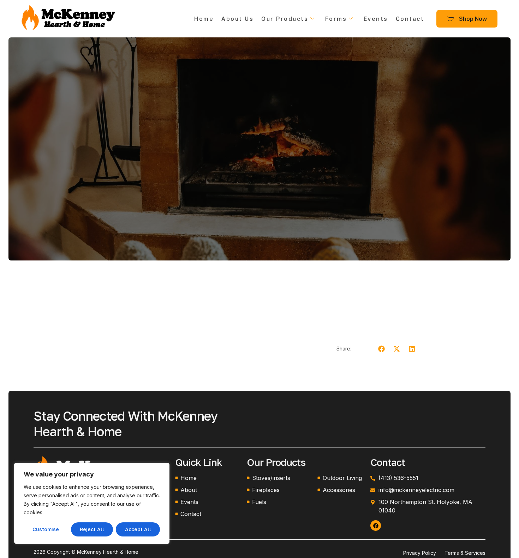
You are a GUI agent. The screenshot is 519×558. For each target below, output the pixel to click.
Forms (336, 18)
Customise (45, 529)
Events (376, 18)
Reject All (92, 529)
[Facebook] (375, 525)
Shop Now (473, 18)
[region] (91, 503)
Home (204, 18)
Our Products (284, 18)
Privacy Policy (419, 553)
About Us (237, 18)
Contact (410, 18)
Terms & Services (465, 553)
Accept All (138, 529)
